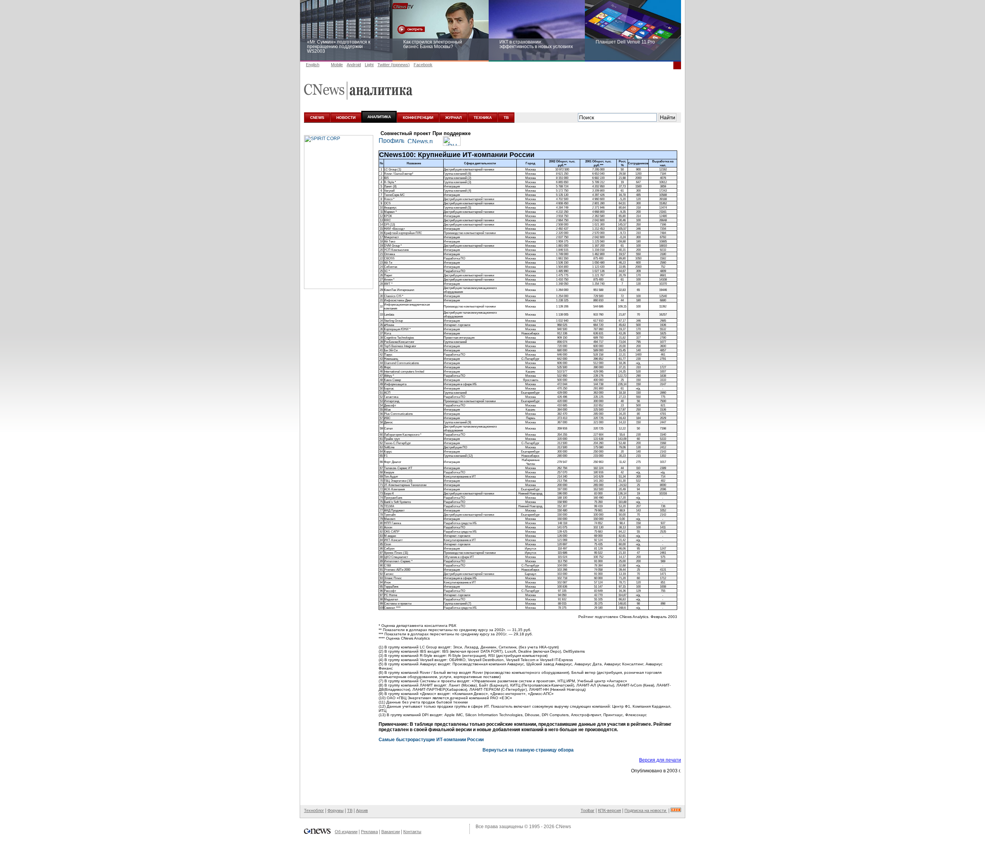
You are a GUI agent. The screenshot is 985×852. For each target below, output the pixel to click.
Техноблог (314, 810)
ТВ (506, 117)
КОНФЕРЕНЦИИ (418, 117)
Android (354, 64)
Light (369, 64)
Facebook (423, 64)
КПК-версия (609, 810)
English (312, 64)
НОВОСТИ (346, 117)
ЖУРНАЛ (453, 117)
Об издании (346, 831)
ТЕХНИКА (483, 117)
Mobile (337, 64)
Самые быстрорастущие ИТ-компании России (431, 739)
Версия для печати (660, 760)
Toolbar (587, 810)
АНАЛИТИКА (379, 117)
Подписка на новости (645, 810)
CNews (563, 826)
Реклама (369, 831)
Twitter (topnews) (393, 64)
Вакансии (390, 831)
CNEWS (317, 117)
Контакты (412, 831)
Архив (362, 810)
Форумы (335, 810)
